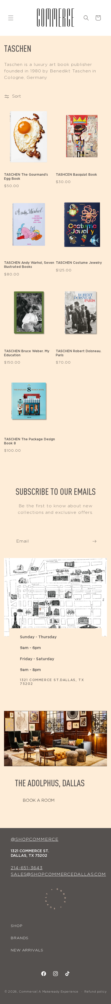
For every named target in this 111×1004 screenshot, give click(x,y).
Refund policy (95, 991)
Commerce (28, 991)
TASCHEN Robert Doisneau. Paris (78, 353)
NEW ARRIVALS (27, 950)
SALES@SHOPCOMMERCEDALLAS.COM (58, 874)
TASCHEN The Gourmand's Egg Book (26, 176)
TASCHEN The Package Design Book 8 (29, 441)
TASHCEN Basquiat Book (76, 174)
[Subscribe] (94, 541)
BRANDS (20, 938)
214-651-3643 (27, 868)
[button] (11, 18)
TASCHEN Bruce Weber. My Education (26, 353)
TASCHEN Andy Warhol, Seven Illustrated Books (29, 264)
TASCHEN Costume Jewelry (79, 262)
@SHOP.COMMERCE (34, 839)
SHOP (17, 926)
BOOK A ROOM (38, 800)
